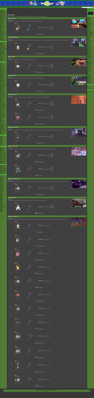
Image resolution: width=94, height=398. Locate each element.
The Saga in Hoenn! (2, 45)
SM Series (1, 145)
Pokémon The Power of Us (3, 161)
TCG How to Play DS (2, 99)
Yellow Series (1, 139)
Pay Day (52, 46)
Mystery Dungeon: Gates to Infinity (3, 95)
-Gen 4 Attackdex (2, 20)
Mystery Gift (88, 75)
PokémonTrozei (1, 116)
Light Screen (52, 186)
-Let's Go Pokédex (2, 14)
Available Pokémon (89, 21)
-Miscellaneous (88, 37)
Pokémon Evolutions (2, 53)
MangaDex (1, 136)
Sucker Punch (52, 117)
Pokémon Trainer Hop (89, 53)
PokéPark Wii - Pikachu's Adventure (2, 105)
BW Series (1, 143)
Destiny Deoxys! (1, 151)
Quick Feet (30, 308)
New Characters (88, 52)
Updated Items (88, 44)
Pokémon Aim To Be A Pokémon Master (3, 48)
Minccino (42, 72)
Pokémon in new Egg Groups (90, 33)
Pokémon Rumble (2, 103)
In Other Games (1, 128)
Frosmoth (42, 213)
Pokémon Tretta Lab (2, 94)
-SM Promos (1, 197)
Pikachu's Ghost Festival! (2, 168)
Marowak (42, 386)
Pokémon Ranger (2, 115)
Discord (11, 7)
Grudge (51, 136)
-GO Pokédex (1, 16)
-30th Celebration (2, 180)
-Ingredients (88, 66)
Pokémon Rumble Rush (2, 80)
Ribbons (88, 72)
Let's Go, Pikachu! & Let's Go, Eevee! (3, 78)
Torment (52, 118)
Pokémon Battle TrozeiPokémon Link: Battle (3, 85)
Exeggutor (42, 372)
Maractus (42, 110)
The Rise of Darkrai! (2, 153)
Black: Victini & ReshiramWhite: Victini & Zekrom (3, 155)
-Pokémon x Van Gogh (2, 34)
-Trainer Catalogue (89, 49)
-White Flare (1, 184)
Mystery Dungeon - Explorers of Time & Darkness (3, 108)
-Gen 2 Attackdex (2, 19)
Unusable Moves (89, 40)
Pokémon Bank (1, 84)
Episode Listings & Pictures (3, 42)
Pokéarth (30, 7)
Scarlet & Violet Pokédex (20, 7)
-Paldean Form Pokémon (2, 40)
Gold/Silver (1, 119)
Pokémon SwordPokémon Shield (88, 9)
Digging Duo (88, 67)
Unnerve (30, 225)
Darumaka (42, 301)
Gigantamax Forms (89, 20)
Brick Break (52, 170)
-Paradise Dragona (2, 206)
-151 (0, 189)
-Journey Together (2, 185)
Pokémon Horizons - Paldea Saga (3, 49)
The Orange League (2, 44)
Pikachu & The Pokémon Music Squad (3, 173)
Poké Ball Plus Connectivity (90, 83)
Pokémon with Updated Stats (90, 32)
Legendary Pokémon (89, 27)
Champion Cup (88, 47)
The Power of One (2, 148)
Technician (30, 45)
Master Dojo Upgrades (89, 51)
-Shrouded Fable (1, 187)
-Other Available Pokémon (89, 23)
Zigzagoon (42, 315)
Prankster (30, 65)
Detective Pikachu (2, 81)
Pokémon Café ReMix (2, 67)
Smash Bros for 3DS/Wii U (3, 91)
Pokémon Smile (1, 74)
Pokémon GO (1, 72)
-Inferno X (1, 201)
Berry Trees (88, 45)
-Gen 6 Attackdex (2, 21)
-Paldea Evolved (1, 190)
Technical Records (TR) (89, 41)
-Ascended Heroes (2, 182)
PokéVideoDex (1, 56)
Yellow (0, 123)
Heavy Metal (30, 206)
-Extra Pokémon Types (2, 176)
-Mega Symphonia (2, 202)
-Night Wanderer (1, 207)
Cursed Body (30, 379)
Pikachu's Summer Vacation (3, 165)
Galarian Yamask (42, 143)
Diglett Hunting (88, 57)
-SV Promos (1, 196)
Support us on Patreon (47, 391)
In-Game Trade (88, 28)
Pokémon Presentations (2, 35)
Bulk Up (52, 154)
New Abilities (88, 31)
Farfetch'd (43, 246)
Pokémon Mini (1, 121)
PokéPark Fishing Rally (2, 117)
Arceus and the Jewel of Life (3, 154)
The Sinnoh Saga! (2, 46)
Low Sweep (52, 167)
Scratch (51, 45)
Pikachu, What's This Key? (3, 172)
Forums (7, 7)
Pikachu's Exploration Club (2, 169)
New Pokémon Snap (2, 75)
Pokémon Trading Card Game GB (3, 126)
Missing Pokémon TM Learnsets (90, 35)
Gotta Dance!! (1, 167)
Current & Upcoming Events (3, 38)
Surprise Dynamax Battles (89, 62)
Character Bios (1, 43)
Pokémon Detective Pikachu (3, 163)
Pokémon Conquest (2, 96)
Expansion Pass (88, 18)
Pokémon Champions (2, 65)
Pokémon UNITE (2, 68)
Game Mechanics (2, 27)
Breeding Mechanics (89, 68)
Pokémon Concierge (2, 58)
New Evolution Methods (89, 26)
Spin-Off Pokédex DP (2, 25)
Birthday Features (89, 77)
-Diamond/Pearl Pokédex (2, 12)
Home (4, 7)
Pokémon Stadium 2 (2, 120)
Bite (51, 47)
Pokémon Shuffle (2, 87)
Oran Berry (28, 30)
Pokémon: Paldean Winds (2, 54)
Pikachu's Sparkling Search (3, 170)
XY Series (1, 144)
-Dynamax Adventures (89, 30)
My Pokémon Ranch (2, 109)
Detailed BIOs (1, 137)
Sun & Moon (1, 77)
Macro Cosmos (88, 54)
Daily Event (88, 70)
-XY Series (1, 192)
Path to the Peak (1, 55)
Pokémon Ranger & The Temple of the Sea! (3, 152)
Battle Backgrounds (89, 76)
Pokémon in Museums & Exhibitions (2, 33)
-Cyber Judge (1, 209)
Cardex (1, 26)
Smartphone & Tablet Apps (2, 130)
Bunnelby (42, 34)
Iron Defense (52, 205)
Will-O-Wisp (52, 137)
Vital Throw (52, 156)
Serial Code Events (89, 80)
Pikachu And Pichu (2, 166)
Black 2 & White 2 (2, 93)
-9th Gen (1, 29)
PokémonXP (1, 32)
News (0, 9)
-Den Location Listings (89, 29)
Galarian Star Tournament (89, 48)
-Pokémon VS (1, 210)
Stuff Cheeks (52, 28)
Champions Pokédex (25, 7)
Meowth (42, 232)
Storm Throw (52, 155)
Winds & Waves (1, 63)
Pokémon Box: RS (2, 114)
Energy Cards (1, 177)
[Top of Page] (89, 390)
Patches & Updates (89, 82)
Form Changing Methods (89, 34)
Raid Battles (1, 178)
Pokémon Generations (2, 52)
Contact (9, 7)
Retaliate (52, 169)
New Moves (88, 38)
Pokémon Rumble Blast (2, 97)
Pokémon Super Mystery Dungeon (2, 88)
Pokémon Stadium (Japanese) (3, 125)
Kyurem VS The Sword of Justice (3, 156)
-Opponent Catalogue (89, 50)
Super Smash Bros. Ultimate (3, 82)
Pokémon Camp (88, 65)
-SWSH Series (1, 191)
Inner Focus (30, 294)
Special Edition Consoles (2, 129)
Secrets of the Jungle (2, 162)
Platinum (1, 101)
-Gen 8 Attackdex (2, 22)
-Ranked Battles (88, 74)
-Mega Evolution (1, 183)
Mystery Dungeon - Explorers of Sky (3, 106)
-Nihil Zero (1, 200)
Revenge (52, 153)
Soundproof (30, 187)
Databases (3, 8)
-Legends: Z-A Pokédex (2, 17)
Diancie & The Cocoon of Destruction (2, 158)
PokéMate (1, 118)
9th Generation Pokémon (2, 39)
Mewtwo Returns (2, 149)
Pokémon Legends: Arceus (3, 71)
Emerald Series (1, 141)
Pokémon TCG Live (2, 76)
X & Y (0, 83)
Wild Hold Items (88, 43)
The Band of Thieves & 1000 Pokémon (3, 86)
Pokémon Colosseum (2, 112)
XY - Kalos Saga (1, 47)
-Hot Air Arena (1, 204)
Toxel (42, 91)
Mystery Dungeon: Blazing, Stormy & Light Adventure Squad (3, 104)
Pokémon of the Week (2, 28)
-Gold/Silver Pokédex (2, 11)
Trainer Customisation (89, 64)
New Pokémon (88, 19)
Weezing (43, 343)
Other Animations (2, 57)
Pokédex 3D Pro (1, 98)
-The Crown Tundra (89, 79)
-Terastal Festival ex (2, 205)
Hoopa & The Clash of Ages (3, 159)
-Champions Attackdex (2, 23)
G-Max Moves (88, 39)
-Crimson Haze (1, 208)
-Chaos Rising (1, 181)
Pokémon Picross (2, 89)
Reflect (51, 187)
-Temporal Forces (2, 188)
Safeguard (52, 188)
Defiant (30, 239)
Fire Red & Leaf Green (2, 111)
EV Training (88, 69)
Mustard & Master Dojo (89, 56)
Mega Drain (52, 64)
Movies (3, 146)
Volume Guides (1, 138)
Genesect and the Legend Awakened (2, 157)
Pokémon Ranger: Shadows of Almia (3, 107)
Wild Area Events (89, 81)
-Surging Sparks (1, 186)
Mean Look (52, 135)
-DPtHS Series (1, 193)
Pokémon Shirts (1, 36)
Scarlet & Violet (1, 64)
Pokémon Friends (2, 66)
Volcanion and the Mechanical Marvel (3, 160)
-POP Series (1, 198)
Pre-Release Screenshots (89, 17)
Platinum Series (1, 142)
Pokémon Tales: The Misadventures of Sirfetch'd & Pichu (3, 59)
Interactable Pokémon (89, 24)
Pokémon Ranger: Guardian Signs (3, 102)
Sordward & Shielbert (89, 55)
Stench (30, 350)
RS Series (1, 140)
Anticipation (30, 103)
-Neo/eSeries (1, 194)
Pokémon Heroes (2, 150)
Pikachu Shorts (3, 164)
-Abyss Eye (1, 199)
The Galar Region (89, 46)
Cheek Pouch (30, 26)
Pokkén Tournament (2, 90)
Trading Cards (3, 174)
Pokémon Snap (1, 124)
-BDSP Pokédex (1, 15)
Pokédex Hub (14, 7)
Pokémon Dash (1, 113)
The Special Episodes (2, 50)
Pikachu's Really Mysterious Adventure (3, 171)
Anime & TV (3, 41)
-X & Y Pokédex (1, 13)
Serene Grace (30, 84)
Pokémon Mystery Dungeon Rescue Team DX (3, 73)
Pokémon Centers (2, 31)
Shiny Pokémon (1, 51)
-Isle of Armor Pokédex (89, 22)
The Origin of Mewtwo (2, 147)
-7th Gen (1, 30)
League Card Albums (89, 71)
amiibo (0, 131)
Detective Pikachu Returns (3, 69)
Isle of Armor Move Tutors (89, 42)
